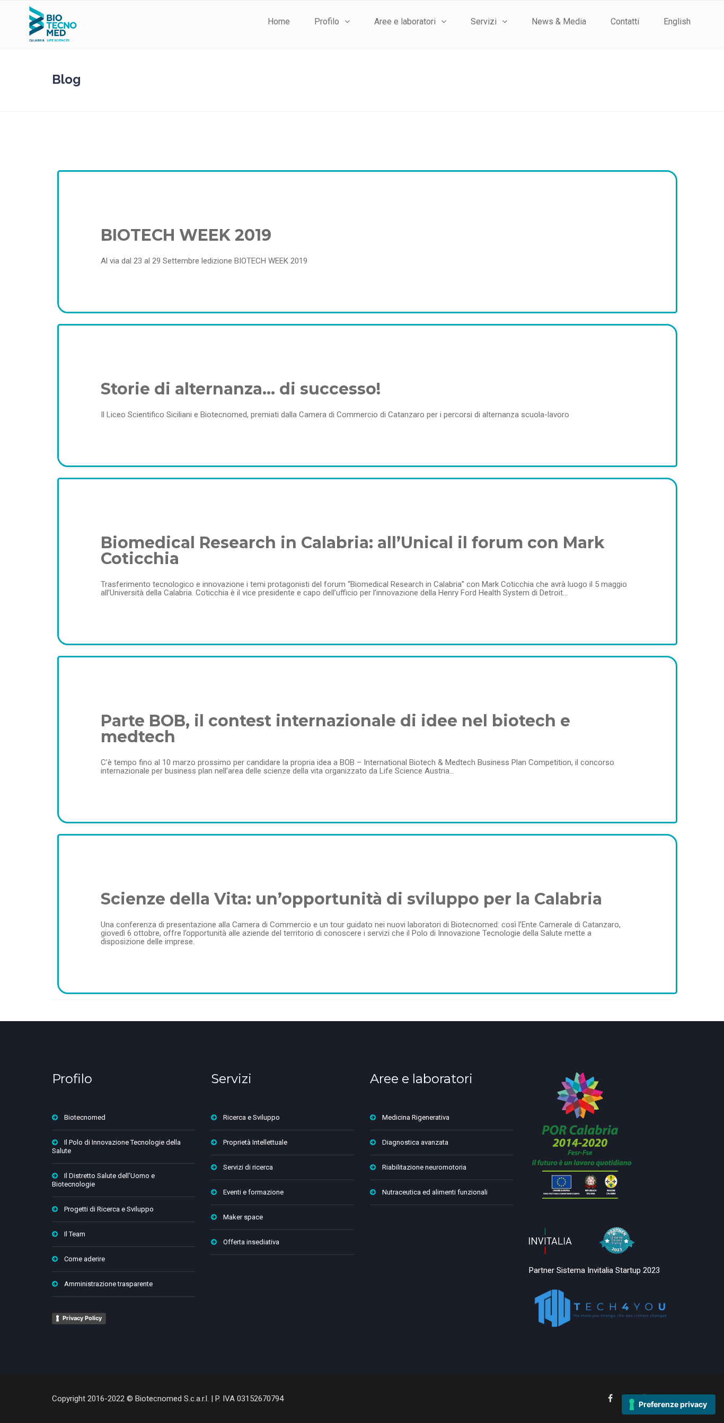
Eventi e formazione (253, 1192)
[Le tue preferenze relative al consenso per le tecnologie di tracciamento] (669, 1404)
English (677, 21)
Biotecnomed (84, 1117)
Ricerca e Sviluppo (251, 1117)
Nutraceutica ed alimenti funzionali (435, 1192)
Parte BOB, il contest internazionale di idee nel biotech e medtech (335, 728)
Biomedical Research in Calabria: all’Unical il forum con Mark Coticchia (353, 550)
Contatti (625, 21)
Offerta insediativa (251, 1242)
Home (279, 21)
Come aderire (84, 1259)
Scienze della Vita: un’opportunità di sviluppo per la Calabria (351, 899)
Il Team (74, 1234)
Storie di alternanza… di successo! (241, 389)
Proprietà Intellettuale (255, 1142)
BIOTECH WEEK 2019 (186, 235)
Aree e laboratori (405, 21)
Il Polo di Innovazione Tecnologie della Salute (116, 1146)
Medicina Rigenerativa (415, 1117)
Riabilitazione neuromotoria (424, 1167)
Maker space (243, 1217)
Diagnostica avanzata (415, 1142)
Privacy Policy (82, 1318)
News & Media (559, 21)
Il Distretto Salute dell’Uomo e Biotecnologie (103, 1180)
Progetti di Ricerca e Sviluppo (109, 1209)
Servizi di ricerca (248, 1167)
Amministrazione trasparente (108, 1284)
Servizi (484, 21)
